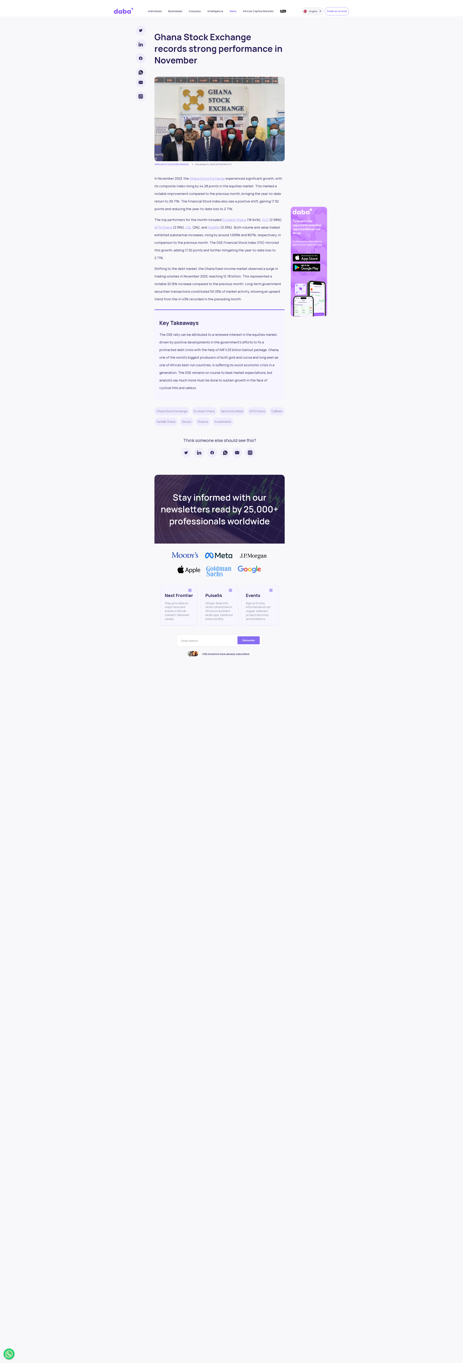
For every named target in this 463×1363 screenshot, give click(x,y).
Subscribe (248, 640)
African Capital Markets (258, 11)
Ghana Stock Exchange (207, 178)
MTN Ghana (163, 227)
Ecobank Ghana (234, 220)
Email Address (189, 640)
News (233, 11)
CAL (189, 227)
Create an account (337, 11)
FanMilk (214, 227)
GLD (265, 220)
